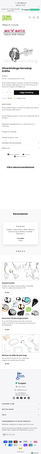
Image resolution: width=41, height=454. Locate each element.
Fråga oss (6, 148)
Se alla (7, 292)
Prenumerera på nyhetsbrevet (16, 421)
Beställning (8, 409)
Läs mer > (31, 430)
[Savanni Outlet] (20, 271)
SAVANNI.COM (8, 404)
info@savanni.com (22, 390)
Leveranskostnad (12, 78)
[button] (36, 453)
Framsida (15, 25)
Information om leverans (11, 143)
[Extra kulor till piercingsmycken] (20, 306)
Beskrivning (6, 104)
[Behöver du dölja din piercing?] (20, 343)
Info (4, 415)
